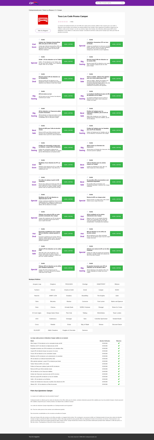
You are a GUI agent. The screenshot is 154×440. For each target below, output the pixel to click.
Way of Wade (85, 324)
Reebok (53, 324)
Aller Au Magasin (43, 30)
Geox (36, 307)
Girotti (85, 290)
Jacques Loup (37, 284)
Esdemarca (52, 319)
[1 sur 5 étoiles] (59, 22)
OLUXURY (37, 330)
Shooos (101, 324)
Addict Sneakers (53, 330)
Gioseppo (69, 319)
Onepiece (53, 284)
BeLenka (53, 301)
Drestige (85, 284)
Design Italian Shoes (53, 313)
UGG (36, 319)
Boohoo (69, 301)
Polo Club (69, 313)
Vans (84, 319)
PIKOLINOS (69, 284)
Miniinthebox (101, 313)
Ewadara (69, 295)
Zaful (117, 295)
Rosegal (101, 307)
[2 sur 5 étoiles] (60, 22)
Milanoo (117, 284)
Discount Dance (117, 324)
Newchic (36, 295)
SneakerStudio (117, 319)
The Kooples (101, 295)
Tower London (117, 313)
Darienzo (85, 330)
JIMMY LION (53, 295)
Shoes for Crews (117, 307)
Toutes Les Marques (48, 10)
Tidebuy (85, 313)
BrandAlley (85, 295)
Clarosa (53, 307)
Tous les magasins (34, 436)
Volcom (53, 290)
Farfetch (36, 290)
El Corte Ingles (36, 313)
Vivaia (69, 324)
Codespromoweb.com (35, 10)
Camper (60, 10)
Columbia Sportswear (101, 319)
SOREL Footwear (85, 307)
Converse (85, 301)
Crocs (37, 324)
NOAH (117, 290)
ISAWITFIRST (101, 284)
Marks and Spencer (117, 301)
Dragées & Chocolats (69, 330)
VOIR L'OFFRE (68, 44)
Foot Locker (101, 301)
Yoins (36, 301)
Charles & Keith (69, 290)
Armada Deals (69, 307)
